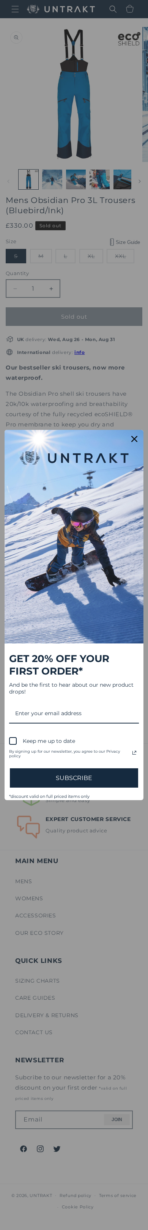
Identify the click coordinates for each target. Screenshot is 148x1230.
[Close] (134, 439)
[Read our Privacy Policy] (134, 752)
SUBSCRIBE (74, 778)
